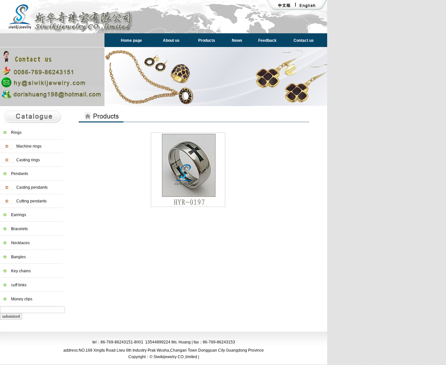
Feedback (267, 40)
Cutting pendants (31, 201)
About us (171, 40)
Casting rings (28, 160)
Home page (131, 40)
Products (206, 40)
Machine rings (28, 146)
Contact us (304, 40)
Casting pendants (32, 187)
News (237, 40)
